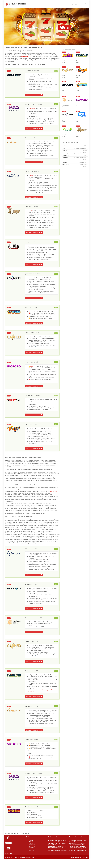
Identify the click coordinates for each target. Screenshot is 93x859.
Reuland (74, 150)
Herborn (72, 160)
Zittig (70, 148)
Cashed (32, 337)
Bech (73, 146)
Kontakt (72, 857)
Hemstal (72, 162)
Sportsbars (31, 847)
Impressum (85, 857)
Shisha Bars (32, 849)
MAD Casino (31, 108)
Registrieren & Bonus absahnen (33, 94)
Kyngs (30, 211)
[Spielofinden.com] (16, 4)
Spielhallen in (8, 833)
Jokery (30, 246)
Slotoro (32, 366)
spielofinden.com (26, 56)
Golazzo (30, 75)
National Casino (53, 491)
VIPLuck (30, 175)
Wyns (29, 311)
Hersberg (70, 153)
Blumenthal (70, 157)
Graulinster (72, 164)
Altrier (37, 71)
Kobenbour (74, 155)
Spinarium (31, 278)
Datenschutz (78, 857)
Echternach (22, 833)
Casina (30, 142)
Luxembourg (15, 833)
